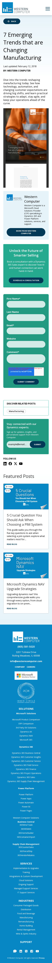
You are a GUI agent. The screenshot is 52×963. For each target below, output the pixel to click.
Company (20, 667)
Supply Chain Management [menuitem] (26, 844)
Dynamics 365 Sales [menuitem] (26, 777)
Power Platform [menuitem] (26, 788)
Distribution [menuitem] (26, 909)
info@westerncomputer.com (26, 661)
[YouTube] (20, 463)
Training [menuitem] (26, 872)
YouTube (37, 951)
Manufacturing (16, 411)
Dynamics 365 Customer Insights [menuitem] (26, 757)
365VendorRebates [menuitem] (26, 855)
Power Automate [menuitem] (26, 802)
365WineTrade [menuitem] (26, 825)
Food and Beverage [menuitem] (26, 913)
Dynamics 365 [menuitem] (26, 747)
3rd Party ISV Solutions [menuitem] (26, 727)
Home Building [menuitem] (26, 925)
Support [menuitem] (26, 942)
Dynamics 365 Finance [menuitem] (26, 769)
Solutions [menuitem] (26, 708)
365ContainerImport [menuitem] (26, 837)
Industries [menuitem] (26, 900)
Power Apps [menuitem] (26, 798)
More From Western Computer (26, 232)
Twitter (26, 951)
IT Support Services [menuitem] (26, 892)
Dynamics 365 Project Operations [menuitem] (26, 773)
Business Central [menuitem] (26, 821)
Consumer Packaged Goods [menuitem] (26, 905)
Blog (15, 951)
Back (13, 21)
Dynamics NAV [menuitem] (26, 735)
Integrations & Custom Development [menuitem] (26, 876)
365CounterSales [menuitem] (26, 847)
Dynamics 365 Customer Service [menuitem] (26, 761)
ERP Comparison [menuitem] (26, 723)
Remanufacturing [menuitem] (26, 921)
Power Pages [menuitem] (26, 810)
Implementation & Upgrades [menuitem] (26, 868)
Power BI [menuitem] (26, 806)
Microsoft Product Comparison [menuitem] (26, 719)
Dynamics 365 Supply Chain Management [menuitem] (26, 781)
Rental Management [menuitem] (26, 929)
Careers (31, 667)
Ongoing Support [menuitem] (26, 884)
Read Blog (12, 544)
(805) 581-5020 (26, 646)
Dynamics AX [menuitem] (26, 731)
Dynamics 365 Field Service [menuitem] (26, 765)
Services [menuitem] (26, 863)
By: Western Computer (17, 70)
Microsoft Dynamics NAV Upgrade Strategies (25, 586)
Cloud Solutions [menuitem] (26, 880)
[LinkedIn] (5, 463)
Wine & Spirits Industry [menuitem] (26, 933)
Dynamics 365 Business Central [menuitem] (26, 753)
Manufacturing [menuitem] (26, 917)
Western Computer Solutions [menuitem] (26, 817)
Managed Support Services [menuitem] (26, 888)
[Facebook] (10, 463)
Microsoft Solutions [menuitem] (26, 713)
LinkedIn (20, 951)
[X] (15, 463)
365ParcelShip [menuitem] (26, 851)
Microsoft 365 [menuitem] (26, 739)
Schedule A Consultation (26, 280)
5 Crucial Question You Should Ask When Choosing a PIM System (24, 520)
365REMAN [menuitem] (26, 829)
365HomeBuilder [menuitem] (26, 833)
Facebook (31, 951)
